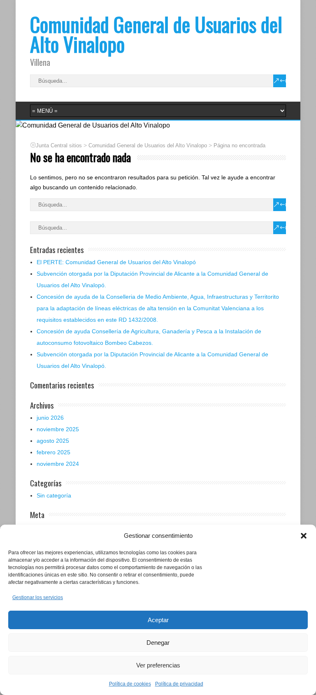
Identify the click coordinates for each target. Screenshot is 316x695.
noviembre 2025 (58, 429)
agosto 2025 (53, 440)
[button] (304, 536)
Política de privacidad (179, 684)
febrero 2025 (53, 452)
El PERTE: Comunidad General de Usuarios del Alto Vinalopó (116, 262)
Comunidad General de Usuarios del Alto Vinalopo (156, 33)
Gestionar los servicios (37, 597)
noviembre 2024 (58, 463)
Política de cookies (130, 684)
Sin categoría (54, 495)
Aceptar (158, 619)
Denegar (158, 642)
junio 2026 (50, 417)
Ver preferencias (158, 665)
